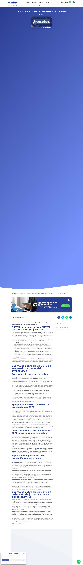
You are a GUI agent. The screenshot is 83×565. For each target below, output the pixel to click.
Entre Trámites (11, 5)
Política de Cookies (9, 562)
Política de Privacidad (16, 562)
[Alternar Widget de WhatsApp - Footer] (79, 562)
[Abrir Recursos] (43, 2)
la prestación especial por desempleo (41, 339)
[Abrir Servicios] (36, 2)
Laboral (42, 14)
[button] (24, 553)
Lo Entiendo (19, 523)
